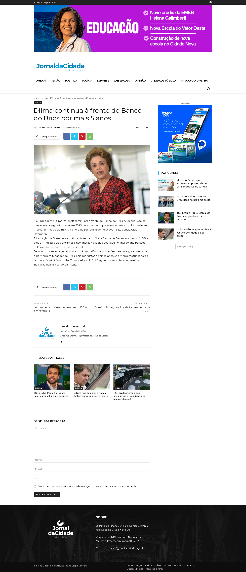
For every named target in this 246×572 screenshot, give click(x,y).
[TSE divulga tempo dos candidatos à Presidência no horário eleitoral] (131, 377)
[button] (208, 89)
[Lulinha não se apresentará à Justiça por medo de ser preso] (92, 377)
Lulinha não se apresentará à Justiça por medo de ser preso (91, 394)
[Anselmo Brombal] (36, 127)
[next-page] (41, 407)
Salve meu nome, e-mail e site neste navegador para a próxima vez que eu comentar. (88, 486)
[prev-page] (36, 407)
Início (36, 98)
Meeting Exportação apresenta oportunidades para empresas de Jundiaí (192, 183)
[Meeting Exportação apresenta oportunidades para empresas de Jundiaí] (166, 185)
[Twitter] (74, 136)
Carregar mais (184, 246)
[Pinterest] (82, 136)
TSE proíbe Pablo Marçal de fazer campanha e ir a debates (51, 394)
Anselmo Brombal (51, 128)
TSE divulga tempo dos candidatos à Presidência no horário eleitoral (129, 396)
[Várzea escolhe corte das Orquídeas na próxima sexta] (166, 201)
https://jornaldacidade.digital (73, 331)
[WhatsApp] (90, 136)
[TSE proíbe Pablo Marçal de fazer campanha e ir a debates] (52, 377)
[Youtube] (210, 2)
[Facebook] (206, 2)
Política (44, 98)
